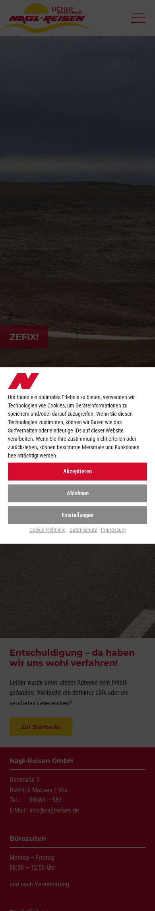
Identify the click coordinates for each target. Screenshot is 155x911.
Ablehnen (78, 493)
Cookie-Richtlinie (47, 529)
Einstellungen (77, 515)
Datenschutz (83, 529)
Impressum (113, 529)
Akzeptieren (77, 471)
